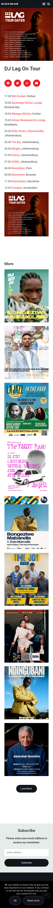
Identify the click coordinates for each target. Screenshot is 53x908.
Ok (15, 900)
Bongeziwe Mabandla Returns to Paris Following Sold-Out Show (26, 310)
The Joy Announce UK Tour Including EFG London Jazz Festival (26, 594)
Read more (33, 900)
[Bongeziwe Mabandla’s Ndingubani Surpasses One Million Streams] (26, 692)
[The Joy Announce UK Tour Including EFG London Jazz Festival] (26, 579)
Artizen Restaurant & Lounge (28, 120)
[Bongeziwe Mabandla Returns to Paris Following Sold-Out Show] (26, 295)
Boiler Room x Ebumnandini (28, 131)
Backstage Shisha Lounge (27, 102)
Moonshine (18, 168)
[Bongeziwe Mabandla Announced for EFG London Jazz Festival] (26, 522)
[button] (44, 4)
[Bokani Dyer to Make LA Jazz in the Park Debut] (26, 409)
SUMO (15, 161)
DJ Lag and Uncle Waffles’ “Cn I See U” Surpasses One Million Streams (26, 367)
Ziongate (17, 187)
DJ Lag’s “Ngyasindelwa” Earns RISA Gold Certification (25, 651)
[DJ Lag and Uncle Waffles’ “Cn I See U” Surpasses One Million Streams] (26, 352)
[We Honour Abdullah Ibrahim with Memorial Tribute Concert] (26, 749)
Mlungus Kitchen (21, 113)
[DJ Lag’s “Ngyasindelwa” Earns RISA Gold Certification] (26, 636)
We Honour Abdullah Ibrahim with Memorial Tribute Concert (23, 764)
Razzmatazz (19, 181)
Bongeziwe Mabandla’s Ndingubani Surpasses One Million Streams (23, 707)
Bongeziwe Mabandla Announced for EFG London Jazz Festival (23, 537)
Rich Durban (19, 96)
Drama (16, 155)
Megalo (16, 148)
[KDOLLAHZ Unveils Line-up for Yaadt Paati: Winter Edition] (26, 466)
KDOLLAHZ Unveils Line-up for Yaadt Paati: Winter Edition (25, 481)
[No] (46, 896)
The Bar (16, 142)
